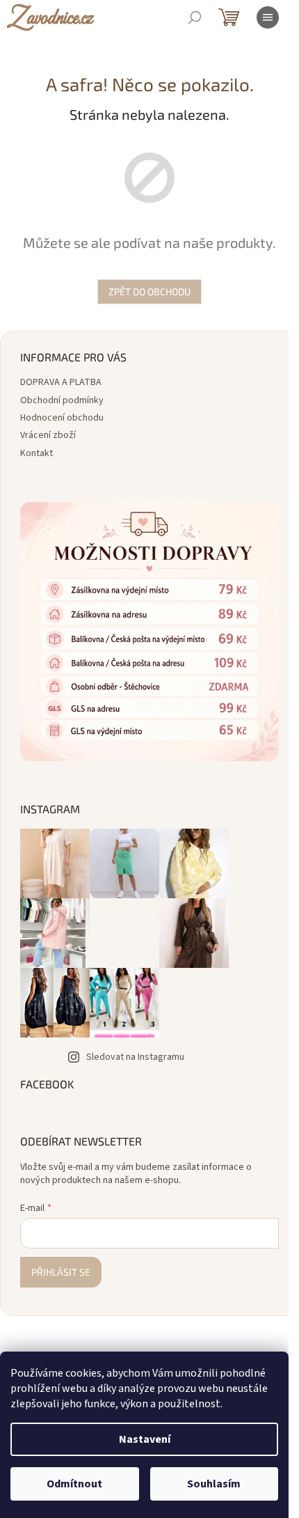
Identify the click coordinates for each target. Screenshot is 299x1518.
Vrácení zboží (48, 435)
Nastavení (144, 1439)
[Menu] (268, 17)
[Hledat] (195, 17)
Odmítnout (74, 1484)
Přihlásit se (60, 1272)
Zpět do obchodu (149, 291)
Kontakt (36, 453)
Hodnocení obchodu (62, 418)
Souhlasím (214, 1484)
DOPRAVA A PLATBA (61, 382)
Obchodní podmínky (62, 400)
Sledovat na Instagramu (135, 1057)
